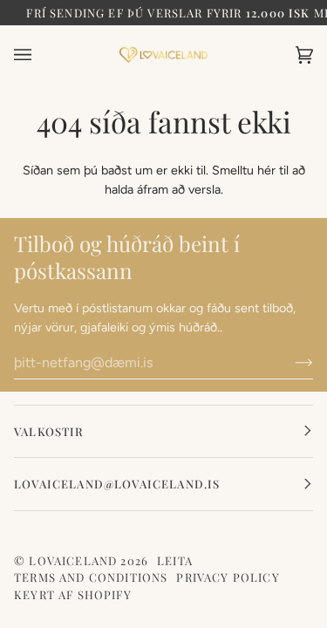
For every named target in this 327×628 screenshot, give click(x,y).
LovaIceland (73, 560)
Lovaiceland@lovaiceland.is (117, 483)
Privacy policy (227, 577)
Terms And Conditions (90, 577)
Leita (175, 560)
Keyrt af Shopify (73, 594)
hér (266, 170)
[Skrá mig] (290, 362)
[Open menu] (40, 55)
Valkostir (49, 431)
